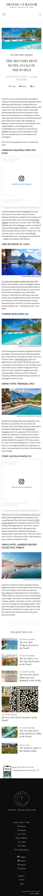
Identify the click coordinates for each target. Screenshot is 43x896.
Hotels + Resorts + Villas (21, 822)
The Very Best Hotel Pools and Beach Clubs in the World (30, 734)
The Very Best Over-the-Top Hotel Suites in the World (30, 662)
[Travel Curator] (21, 6)
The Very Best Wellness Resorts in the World (29, 645)
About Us (21, 876)
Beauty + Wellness (21, 838)
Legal (21, 884)
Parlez (37, 893)
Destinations (21, 826)
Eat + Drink (21, 834)
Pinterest (22, 861)
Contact (21, 880)
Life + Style (21, 842)
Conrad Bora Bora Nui (23, 359)
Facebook (22, 865)
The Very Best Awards (21, 55)
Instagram (22, 857)
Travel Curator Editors (26, 78)
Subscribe (22, 868)
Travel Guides (25, 745)
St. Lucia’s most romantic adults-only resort (18, 281)
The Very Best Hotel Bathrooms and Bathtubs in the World (30, 678)
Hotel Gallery (21, 846)
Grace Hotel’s (7, 593)
